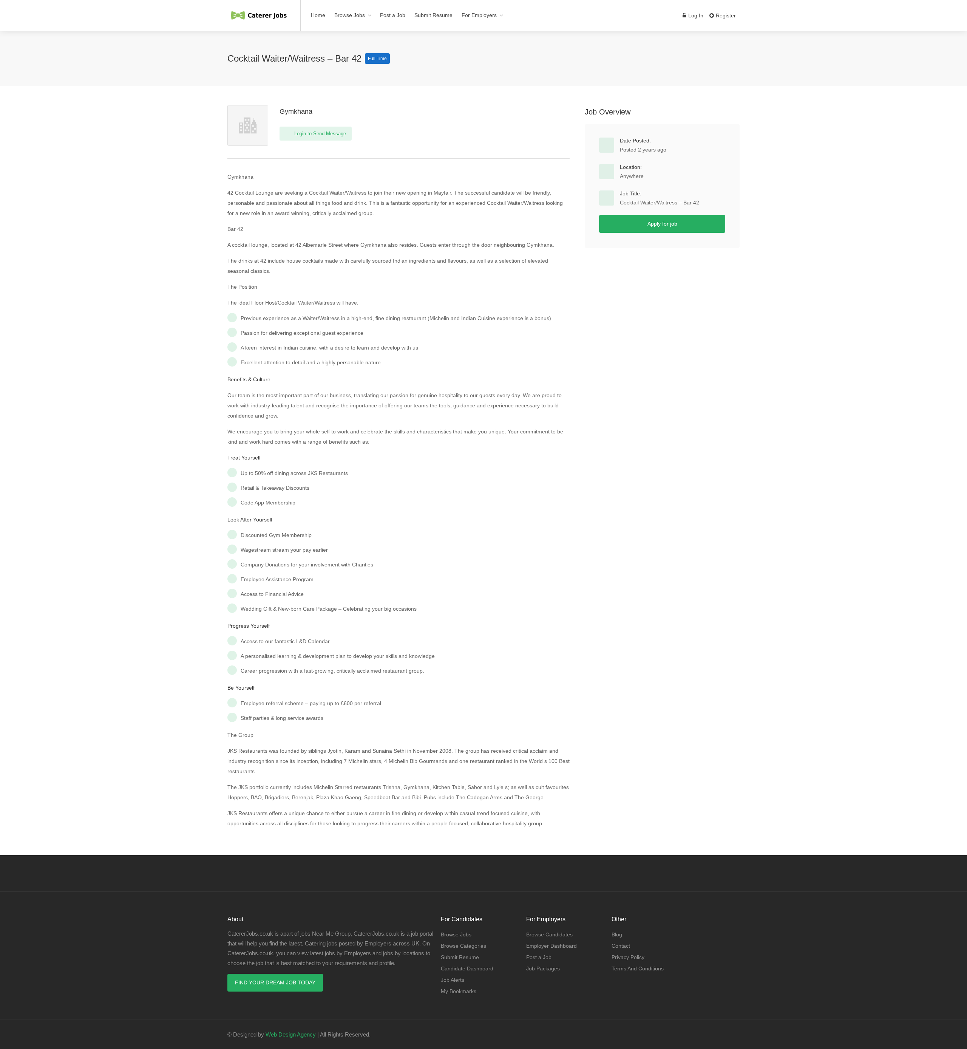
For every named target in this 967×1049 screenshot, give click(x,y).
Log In (695, 15)
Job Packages (543, 968)
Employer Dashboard (551, 946)
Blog (617, 934)
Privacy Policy (628, 957)
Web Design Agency (291, 1034)
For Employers (479, 15)
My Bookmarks (458, 991)
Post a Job (392, 15)
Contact (621, 946)
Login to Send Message (319, 133)
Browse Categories (463, 946)
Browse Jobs (349, 15)
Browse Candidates (549, 934)
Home (318, 15)
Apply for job (662, 224)
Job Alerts (452, 980)
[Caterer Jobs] (259, 11)
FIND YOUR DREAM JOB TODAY (275, 982)
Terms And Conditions (638, 968)
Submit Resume (433, 15)
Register (725, 15)
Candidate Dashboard (467, 968)
